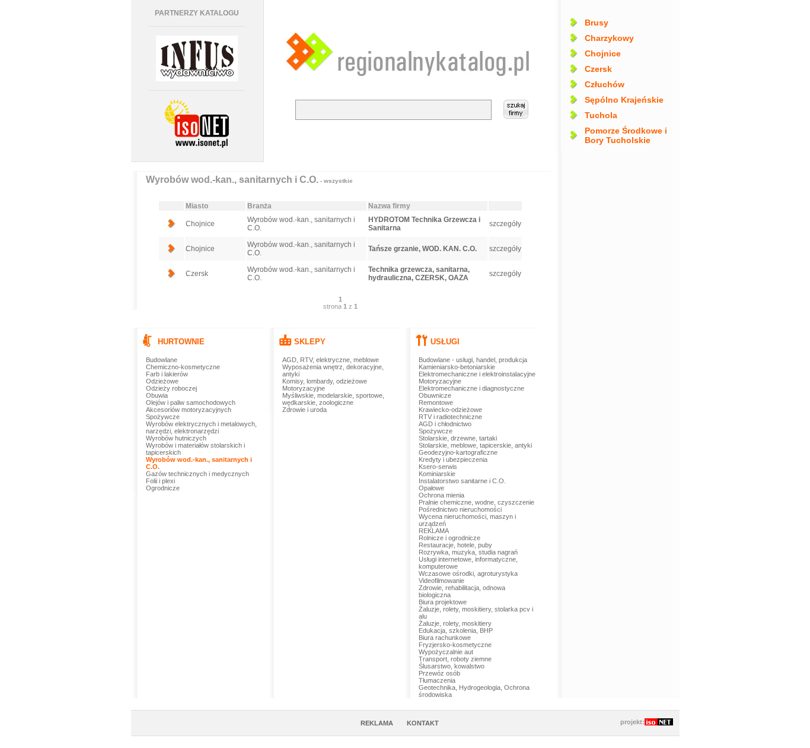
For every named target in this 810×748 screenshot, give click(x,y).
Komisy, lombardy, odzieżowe (324, 381)
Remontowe (436, 402)
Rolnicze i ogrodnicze (449, 537)
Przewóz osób (439, 673)
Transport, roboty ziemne (455, 659)
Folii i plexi (160, 480)
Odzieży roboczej (171, 388)
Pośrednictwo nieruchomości (460, 509)
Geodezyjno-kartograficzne (458, 452)
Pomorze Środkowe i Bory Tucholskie (626, 135)
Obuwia (157, 395)
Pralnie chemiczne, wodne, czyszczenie (476, 502)
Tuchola (601, 115)
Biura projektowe (443, 602)
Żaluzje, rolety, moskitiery (455, 623)
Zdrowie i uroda (304, 409)
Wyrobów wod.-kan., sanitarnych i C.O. (249, 180)
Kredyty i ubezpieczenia (453, 459)
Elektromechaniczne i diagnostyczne (471, 388)
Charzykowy (609, 38)
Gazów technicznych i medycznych (197, 473)
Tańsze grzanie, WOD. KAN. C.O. (422, 249)
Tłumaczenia (437, 680)
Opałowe (431, 488)
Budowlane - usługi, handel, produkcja (473, 359)
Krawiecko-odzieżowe (450, 409)
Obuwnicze (435, 395)
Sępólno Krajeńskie (624, 99)
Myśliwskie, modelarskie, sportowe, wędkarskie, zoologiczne (333, 399)
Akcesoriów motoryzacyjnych (188, 409)
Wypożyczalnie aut (446, 651)
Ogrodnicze (163, 488)
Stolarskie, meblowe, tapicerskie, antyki (475, 445)
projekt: (632, 721)
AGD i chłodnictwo (445, 423)
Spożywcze (163, 416)
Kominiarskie (437, 473)
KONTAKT (423, 723)
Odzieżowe (162, 381)
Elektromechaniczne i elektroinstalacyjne (477, 374)
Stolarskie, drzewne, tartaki (458, 438)
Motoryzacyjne (303, 388)
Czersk (598, 69)
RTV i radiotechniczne (450, 416)
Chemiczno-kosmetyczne (183, 366)
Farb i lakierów (167, 374)
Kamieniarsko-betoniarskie (457, 366)
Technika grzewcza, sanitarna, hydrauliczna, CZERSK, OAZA (419, 273)
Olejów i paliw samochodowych (190, 402)
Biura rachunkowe (445, 637)
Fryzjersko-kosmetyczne (455, 644)
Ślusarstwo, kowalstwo (451, 666)
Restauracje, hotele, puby (455, 545)
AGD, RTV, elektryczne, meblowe (330, 359)
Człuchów (604, 84)
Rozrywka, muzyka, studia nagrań (468, 552)
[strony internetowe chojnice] (197, 124)
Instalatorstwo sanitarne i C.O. (462, 480)
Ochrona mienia (441, 495)
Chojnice (603, 53)
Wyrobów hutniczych (176, 438)
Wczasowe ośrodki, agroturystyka (468, 573)
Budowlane (161, 359)
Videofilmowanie (441, 580)
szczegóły (505, 224)
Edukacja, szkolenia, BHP (456, 630)
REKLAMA (434, 530)
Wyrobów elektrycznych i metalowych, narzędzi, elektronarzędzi (201, 427)
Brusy (596, 22)
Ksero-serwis (438, 466)
